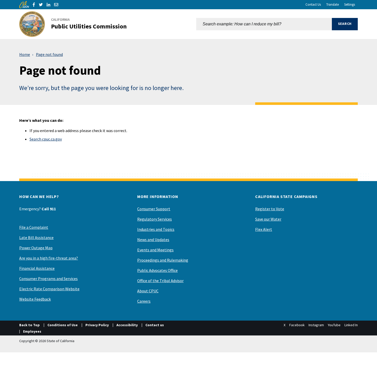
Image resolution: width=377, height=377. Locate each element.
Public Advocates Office (157, 270)
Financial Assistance (37, 268)
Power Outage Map (36, 247)
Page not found (49, 54)
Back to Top (29, 325)
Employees (32, 331)
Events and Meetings (155, 249)
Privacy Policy (97, 325)
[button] (345, 24)
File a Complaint (33, 227)
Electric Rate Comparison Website (49, 288)
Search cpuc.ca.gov (45, 139)
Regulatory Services (154, 219)
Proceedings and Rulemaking (162, 260)
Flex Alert (263, 229)
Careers (144, 301)
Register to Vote (269, 208)
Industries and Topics (155, 229)
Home (24, 54)
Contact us (154, 325)
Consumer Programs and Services (48, 278)
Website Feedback (35, 299)
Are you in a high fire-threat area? (48, 258)
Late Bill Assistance (36, 237)
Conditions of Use (62, 325)
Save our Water (268, 219)
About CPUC (147, 290)
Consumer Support (153, 208)
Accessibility (127, 325)
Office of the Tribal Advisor (160, 280)
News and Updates (153, 239)
